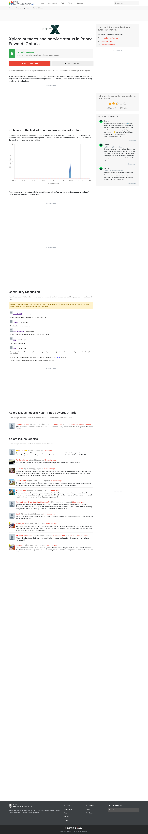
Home (42, 3)
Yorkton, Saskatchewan (79, 535)
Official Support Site (108, 45)
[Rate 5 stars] (125, 103)
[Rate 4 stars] (121, 103)
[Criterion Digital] (74, 828)
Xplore (28, 8)
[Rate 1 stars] (110, 103)
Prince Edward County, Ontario (79, 424)
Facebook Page (106, 41)
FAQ (62, 3)
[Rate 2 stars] (114, 103)
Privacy (70, 3)
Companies (52, 3)
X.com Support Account (109, 38)
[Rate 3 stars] (117, 103)
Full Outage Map (73, 63)
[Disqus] (51, 335)
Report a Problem (31, 63)
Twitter (88, 809)
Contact (80, 3)
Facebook (89, 813)
